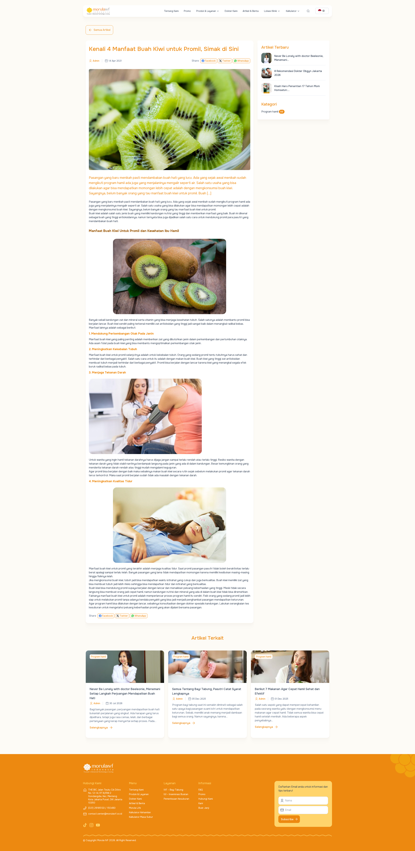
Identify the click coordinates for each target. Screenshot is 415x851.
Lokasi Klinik (270, 11)
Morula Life (135, 807)
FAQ (200, 789)
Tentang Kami (171, 11)
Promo (187, 11)
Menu (133, 783)
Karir (200, 803)
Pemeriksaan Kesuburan (176, 798)
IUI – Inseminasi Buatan (176, 794)
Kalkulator (291, 11)
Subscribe (287, 819)
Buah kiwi (94, 213)
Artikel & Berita (251, 11)
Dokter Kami (231, 11)
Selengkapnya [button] (99, 727)
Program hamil (272, 111)
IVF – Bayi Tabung (173, 789)
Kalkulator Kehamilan (140, 812)
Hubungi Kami (205, 798)
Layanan (170, 783)
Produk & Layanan (206, 11)
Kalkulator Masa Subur (141, 817)
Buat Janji (203, 807)
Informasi (204, 783)
